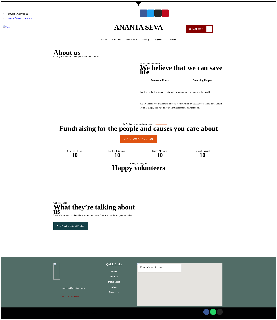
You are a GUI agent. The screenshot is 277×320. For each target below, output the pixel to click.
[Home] (7, 27)
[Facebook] (143, 13)
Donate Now (196, 29)
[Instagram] (158, 13)
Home (114, 271)
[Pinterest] (165, 13)
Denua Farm (114, 282)
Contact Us (114, 292)
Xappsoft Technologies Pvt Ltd (83, 313)
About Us (114, 276)
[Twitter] (150, 13)
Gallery (114, 287)
